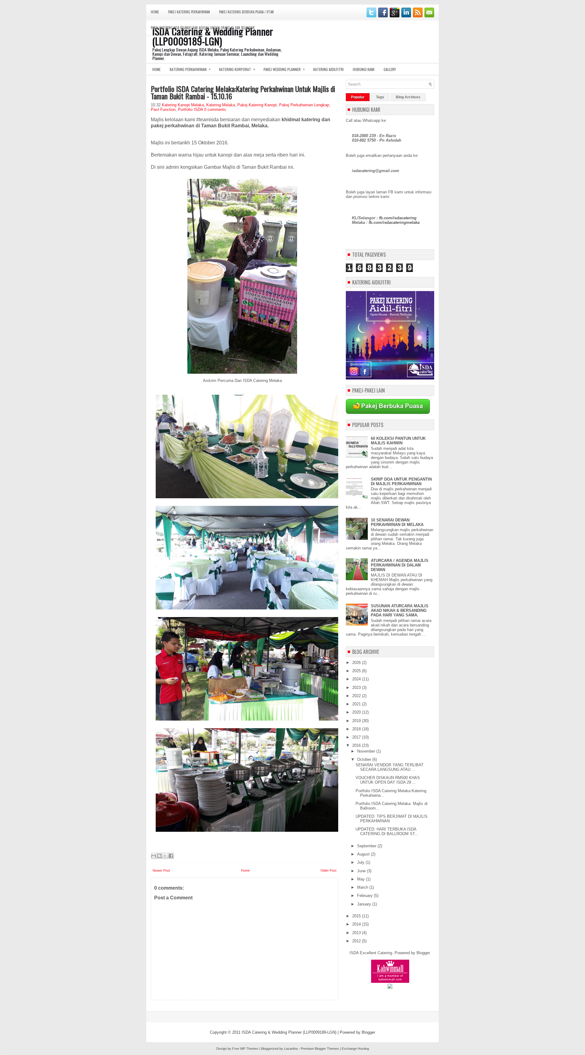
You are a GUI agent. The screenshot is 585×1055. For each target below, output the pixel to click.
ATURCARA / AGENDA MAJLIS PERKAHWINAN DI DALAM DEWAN (399, 565)
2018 (357, 729)
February (365, 895)
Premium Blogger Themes (320, 1048)
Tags (380, 97)
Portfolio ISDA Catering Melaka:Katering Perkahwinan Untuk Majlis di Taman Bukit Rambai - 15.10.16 (243, 92)
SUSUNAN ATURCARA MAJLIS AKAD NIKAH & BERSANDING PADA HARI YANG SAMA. (399, 610)
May (361, 879)
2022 (357, 695)
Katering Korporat (237, 69)
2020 (357, 712)
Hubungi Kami (363, 69)
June (362, 871)
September (367, 846)
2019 (357, 720)
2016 (357, 745)
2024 (357, 679)
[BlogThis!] (159, 856)
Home (155, 11)
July (361, 862)
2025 (357, 671)
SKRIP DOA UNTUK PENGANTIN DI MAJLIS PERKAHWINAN (401, 481)
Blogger (423, 953)
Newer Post (161, 870)
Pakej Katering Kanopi (257, 105)
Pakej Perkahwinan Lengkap (304, 105)
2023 (357, 687)
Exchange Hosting (355, 1048)
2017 (357, 737)
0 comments (215, 109)
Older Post (328, 870)
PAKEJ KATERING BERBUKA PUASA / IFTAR (246, 11)
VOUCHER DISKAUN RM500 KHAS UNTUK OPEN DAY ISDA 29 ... (388, 780)
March (363, 887)
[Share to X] (165, 856)
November (366, 751)
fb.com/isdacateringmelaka (394, 222)
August (364, 854)
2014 (357, 924)
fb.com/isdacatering (398, 218)
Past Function (163, 109)
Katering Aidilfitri (328, 69)
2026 (357, 662)
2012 (357, 941)
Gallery (390, 69)
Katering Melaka (220, 105)
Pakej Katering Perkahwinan (189, 11)
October (364, 759)
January (364, 904)
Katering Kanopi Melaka (183, 105)
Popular (357, 97)
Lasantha (291, 1048)
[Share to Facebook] (171, 856)
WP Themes (249, 1048)
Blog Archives (408, 97)
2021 (357, 704)
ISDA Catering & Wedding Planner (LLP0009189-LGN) (289, 1032)
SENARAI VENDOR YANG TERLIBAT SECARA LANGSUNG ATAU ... (390, 767)
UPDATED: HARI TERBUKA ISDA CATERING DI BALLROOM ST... (387, 831)
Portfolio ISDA (190, 109)
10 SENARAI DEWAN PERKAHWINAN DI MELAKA (397, 522)
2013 (357, 932)
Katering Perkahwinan (190, 69)
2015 (357, 916)
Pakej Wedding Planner (284, 69)
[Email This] (154, 856)
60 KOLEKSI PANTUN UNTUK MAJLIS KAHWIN (398, 440)
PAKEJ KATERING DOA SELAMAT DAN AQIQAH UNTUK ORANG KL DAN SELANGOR (203, 27)
